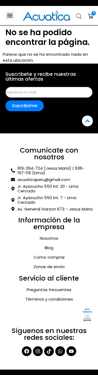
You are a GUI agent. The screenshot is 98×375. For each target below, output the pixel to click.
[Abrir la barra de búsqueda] (79, 16)
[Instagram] (38, 351)
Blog (49, 248)
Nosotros (49, 238)
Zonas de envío (49, 266)
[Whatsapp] (60, 351)
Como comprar (49, 257)
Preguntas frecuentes (49, 289)
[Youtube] (71, 351)
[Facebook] (27, 351)
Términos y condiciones (49, 299)
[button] (9, 15)
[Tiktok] (49, 351)
